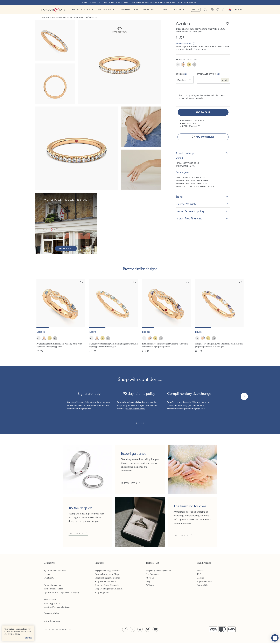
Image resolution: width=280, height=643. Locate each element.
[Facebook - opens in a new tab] (124, 629)
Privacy (200, 570)
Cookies (200, 577)
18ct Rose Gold (76, 17)
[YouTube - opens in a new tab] (155, 629)
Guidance (164, 9)
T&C (199, 574)
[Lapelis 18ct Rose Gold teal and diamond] (60, 316)
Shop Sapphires (102, 592)
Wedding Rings (106, 9)
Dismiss (28, 638)
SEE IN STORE (66, 248)
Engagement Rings (82, 9)
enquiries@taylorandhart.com (57, 607)
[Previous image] (40, 303)
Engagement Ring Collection (107, 570)
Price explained (183, 43)
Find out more (129, 483)
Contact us (212, 10)
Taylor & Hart (54, 10)
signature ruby (92, 402)
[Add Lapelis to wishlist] (82, 282)
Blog (148, 581)
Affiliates (150, 585)
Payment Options (204, 581)
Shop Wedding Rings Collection (109, 588)
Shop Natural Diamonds (105, 581)
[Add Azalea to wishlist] (227, 23)
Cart (224, 10)
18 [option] (183, 64)
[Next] (244, 396)
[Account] (205, 9)
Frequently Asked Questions (158, 570)
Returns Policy (203, 585)
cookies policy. (14, 633)
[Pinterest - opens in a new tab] (132, 629)
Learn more (200, 49)
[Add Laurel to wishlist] (135, 282)
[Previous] (35, 396)
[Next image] (81, 303)
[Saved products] (218, 10)
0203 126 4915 (50, 599)
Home (43, 17)
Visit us (195, 9)
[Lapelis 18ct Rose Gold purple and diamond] (166, 316)
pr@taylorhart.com (52, 621)
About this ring (185, 153)
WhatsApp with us (52, 603)
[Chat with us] (275, 638)
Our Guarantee (152, 574)
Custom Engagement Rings (107, 574)
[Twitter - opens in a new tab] (147, 629)
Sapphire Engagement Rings (107, 577)
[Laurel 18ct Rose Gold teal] (113, 316)
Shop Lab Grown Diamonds (107, 585)
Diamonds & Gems (129, 9)
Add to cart (203, 112)
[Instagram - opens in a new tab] (140, 629)
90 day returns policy (135, 408)
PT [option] (178, 64)
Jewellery (149, 9)
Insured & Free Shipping (190, 211)
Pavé (87, 17)
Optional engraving (207, 74)
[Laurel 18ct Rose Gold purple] (219, 316)
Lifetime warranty (186, 203)
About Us (179, 9)
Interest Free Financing (189, 218)
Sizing (179, 196)
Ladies (65, 17)
